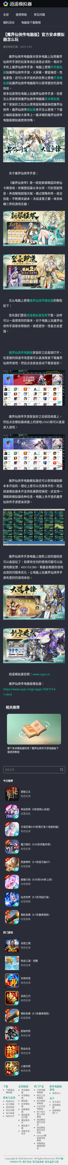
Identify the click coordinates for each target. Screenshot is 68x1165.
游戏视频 (10, 1107)
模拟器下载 (25, 1127)
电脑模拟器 (25, 1110)
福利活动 (8, 22)
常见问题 (39, 15)
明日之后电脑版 (41, 1096)
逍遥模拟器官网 (37, 315)
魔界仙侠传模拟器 (41, 300)
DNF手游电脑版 (41, 1107)
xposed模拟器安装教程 (41, 1138)
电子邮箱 (10, 1113)
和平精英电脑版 (41, 1102)
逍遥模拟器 (56, 1106)
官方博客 (10, 1104)
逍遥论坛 (10, 1101)
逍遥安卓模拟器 (17, 3)
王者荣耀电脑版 (41, 1091)
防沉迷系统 (38, 1161)
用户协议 (27, 1161)
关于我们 (56, 1101)
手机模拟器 (25, 1091)
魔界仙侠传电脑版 (21, 352)
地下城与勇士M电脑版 (41, 1114)
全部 (6, 15)
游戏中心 (56, 1093)
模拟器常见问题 (25, 1116)
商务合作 (10, 1116)
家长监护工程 (52, 1161)
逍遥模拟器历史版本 (41, 1122)
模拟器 (31, 110)
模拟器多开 (25, 1121)
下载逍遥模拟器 (10, 1091)
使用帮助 (21, 15)
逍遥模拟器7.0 (56, 1111)
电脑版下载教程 (31, 22)
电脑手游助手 (25, 1132)
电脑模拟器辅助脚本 (41, 1146)
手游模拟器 (25, 1096)
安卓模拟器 (52, 99)
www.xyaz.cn (41, 674)
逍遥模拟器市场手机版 (41, 1130)
